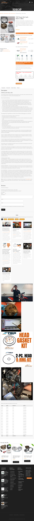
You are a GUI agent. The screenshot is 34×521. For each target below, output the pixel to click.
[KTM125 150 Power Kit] (27, 225)
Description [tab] (3, 87)
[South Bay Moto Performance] (4, 2)
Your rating (2, 192)
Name (2, 199)
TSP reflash (14, 234)
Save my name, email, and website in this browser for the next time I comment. (13, 206)
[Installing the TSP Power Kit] (17, 225)
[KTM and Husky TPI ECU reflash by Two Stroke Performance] (6, 224)
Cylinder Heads (12, 479)
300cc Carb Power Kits (12, 13)
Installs (5, 219)
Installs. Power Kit (10, 219)
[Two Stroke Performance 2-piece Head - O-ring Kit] (17, 245)
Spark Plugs (12, 486)
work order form (28, 179)
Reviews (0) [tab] (8, 87)
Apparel (11, 488)
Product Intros (22, 219)
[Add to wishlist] (2, 445)
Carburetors (12, 482)
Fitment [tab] (18, 87)
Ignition (11, 489)
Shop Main (1, 13)
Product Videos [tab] (13, 87)
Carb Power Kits (6, 13)
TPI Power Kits (12, 471)
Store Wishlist (20, 485)
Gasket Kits (11, 485)
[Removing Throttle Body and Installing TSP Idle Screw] (27, 246)
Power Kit (16, 219)
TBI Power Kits (12, 472)
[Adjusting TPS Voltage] (6, 269)
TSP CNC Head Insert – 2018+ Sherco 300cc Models (23, 49)
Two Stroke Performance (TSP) (6, 51)
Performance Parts (13, 483)
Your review (3, 194)
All (2, 219)
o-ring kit (15, 252)
